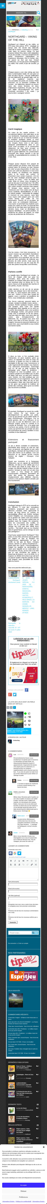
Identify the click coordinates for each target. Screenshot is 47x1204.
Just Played (11, 31)
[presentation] (11, 860)
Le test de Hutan (21, 1108)
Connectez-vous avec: (15, 849)
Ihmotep (28, 1078)
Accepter (23, 1185)
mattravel (28, 1134)
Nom (13, 881)
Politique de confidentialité (23, 1201)
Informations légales (9, 1201)
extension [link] (35, 461)
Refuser (23, 1191)
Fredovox (28, 1070)
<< (8, 707)
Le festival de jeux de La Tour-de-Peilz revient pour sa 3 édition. (24, 1093)
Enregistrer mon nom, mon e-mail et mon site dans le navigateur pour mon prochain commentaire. (23, 905)
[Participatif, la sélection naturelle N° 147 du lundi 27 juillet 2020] (14, 618)
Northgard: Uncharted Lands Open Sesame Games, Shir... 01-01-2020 (18, 730)
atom (27, 1097)
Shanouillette (29, 1110)
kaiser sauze (21, 815)
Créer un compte (23, 943)
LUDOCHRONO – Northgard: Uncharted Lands (14, 580)
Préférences (23, 1197)
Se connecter (12, 943)
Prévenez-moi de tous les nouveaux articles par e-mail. (23, 918)
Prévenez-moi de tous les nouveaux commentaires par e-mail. (23, 911)
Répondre (34, 755)
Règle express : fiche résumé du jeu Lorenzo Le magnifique (24, 1139)
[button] (44, 1147)
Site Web (14, 895)
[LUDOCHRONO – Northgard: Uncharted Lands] (14, 573)
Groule (15, 832)
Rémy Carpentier (12, 1037)
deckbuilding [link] (12, 514)
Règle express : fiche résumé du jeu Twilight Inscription (23, 1130)
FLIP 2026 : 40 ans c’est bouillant (24, 1042)
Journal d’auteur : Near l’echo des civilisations (27, 1026)
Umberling (24, 30)
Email (13, 888)
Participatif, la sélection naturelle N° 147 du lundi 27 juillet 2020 (14, 627)
